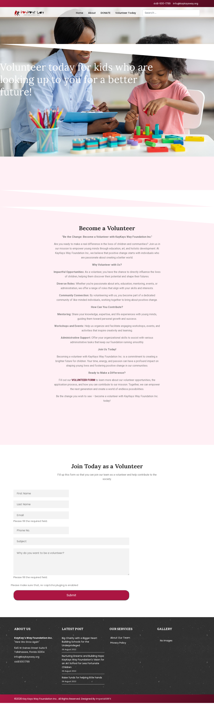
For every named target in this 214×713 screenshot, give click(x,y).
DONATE (105, 13)
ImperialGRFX (103, 698)
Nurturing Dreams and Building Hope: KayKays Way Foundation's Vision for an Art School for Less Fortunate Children (83, 663)
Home (79, 13)
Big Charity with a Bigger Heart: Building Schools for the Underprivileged (79, 643)
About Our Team (120, 637)
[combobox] (171, 13)
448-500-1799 (162, 3)
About (92, 13)
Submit (71, 595)
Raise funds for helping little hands (82, 679)
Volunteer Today (125, 13)
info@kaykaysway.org (185, 3)
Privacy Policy (118, 642)
